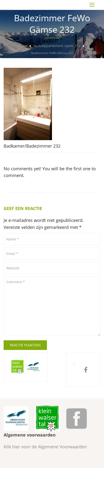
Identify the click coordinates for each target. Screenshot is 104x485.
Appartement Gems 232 (61, 45)
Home (22, 45)
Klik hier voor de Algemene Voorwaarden (45, 447)
